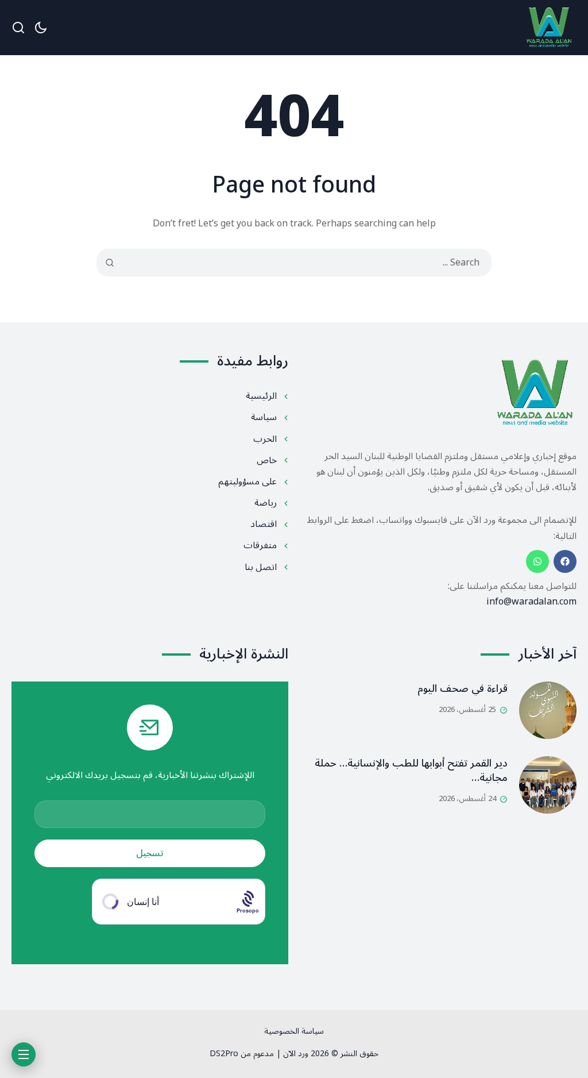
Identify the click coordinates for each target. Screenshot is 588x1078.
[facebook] (565, 561)
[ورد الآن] (549, 27)
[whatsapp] (537, 561)
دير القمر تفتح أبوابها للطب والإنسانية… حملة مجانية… (411, 770)
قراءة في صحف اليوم (462, 688)
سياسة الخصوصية (294, 1031)
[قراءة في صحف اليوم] (548, 710)
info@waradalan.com (531, 601)
